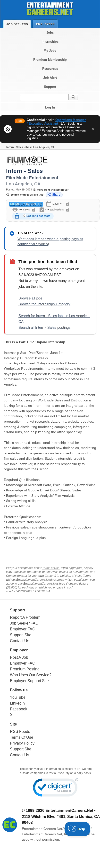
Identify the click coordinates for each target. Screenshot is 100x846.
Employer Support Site (29, 681)
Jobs (50, 32)
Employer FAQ (22, 629)
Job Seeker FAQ (24, 623)
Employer (19, 650)
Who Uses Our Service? (30, 675)
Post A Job (19, 657)
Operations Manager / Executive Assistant (56, 121)
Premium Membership (50, 59)
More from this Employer (52, 189)
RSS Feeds (20, 731)
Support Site (20, 635)
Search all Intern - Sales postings (44, 327)
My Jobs (50, 50)
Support (50, 87)
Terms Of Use (21, 737)
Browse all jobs (30, 298)
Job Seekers (17, 24)
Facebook (18, 709)
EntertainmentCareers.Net (69, 810)
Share (56, 194)
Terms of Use (50, 568)
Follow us (19, 690)
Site (13, 724)
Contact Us (19, 641)
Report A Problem (25, 617)
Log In (50, 107)
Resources (50, 68)
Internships (50, 41)
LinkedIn (17, 703)
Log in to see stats (38, 215)
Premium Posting (25, 669)
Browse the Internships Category (44, 304)
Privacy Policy (22, 743)
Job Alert (50, 78)
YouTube (17, 697)
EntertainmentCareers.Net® (43, 829)
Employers (45, 24)
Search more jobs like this (26, 194)
